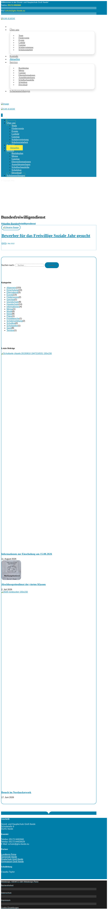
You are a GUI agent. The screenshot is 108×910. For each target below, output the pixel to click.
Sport (9, 328)
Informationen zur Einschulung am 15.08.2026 (26, 554)
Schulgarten (12, 326)
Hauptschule (12, 304)
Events (10, 295)
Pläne (9, 316)
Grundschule (13, 302)
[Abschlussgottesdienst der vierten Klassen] (11, 579)
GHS (3, 243)
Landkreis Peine (8, 854)
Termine (10, 330)
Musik (9, 311)
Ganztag (10, 299)
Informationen (13, 307)
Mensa (10, 309)
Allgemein (11, 288)
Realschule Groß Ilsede (12, 859)
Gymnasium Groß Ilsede (12, 861)
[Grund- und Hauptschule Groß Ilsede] (8, 18)
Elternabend (12, 292)
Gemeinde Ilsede (9, 857)
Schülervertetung (15, 321)
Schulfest (11, 323)
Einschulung (12, 290)
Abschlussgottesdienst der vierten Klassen (23, 584)
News (9, 314)
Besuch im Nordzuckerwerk (16, 792)
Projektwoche (13, 318)
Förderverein (13, 297)
